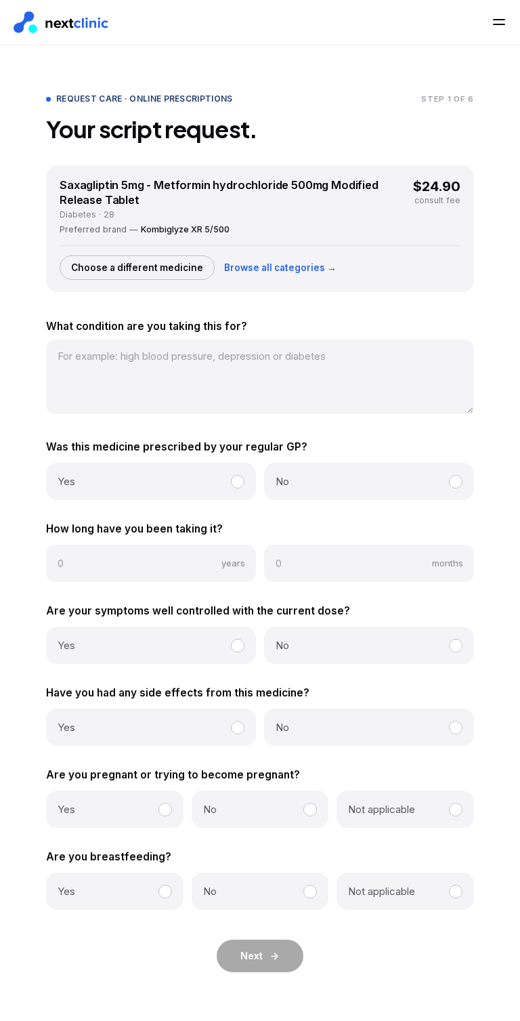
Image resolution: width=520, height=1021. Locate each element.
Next (251, 955)
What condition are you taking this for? (146, 326)
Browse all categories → (280, 267)
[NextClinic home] (61, 23)
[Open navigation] (499, 22)
